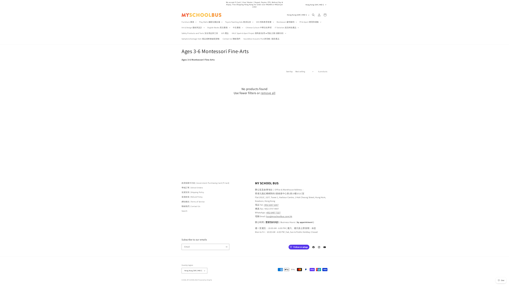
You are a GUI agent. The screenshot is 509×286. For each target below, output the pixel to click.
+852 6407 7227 (273, 212)
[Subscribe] (226, 247)
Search (184, 211)
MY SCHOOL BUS (192, 280)
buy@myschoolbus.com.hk (279, 216)
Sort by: (289, 71)
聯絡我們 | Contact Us (191, 206)
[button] (189, 22)
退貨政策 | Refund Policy (192, 197)
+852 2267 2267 (271, 205)
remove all (268, 93)
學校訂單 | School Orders (192, 187)
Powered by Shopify (205, 280)
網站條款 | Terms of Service (193, 201)
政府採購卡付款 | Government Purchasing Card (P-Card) (205, 183)
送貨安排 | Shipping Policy (193, 192)
